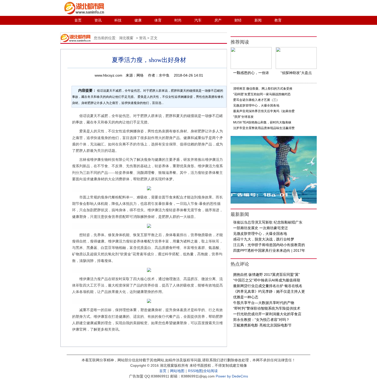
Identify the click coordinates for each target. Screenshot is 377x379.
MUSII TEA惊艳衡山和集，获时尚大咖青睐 (262, 122)
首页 (78, 20)
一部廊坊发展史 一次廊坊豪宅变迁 (260, 228)
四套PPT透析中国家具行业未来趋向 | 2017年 (269, 250)
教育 (278, 20)
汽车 (198, 20)
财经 (238, 20)
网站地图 (177, 371)
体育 (158, 20)
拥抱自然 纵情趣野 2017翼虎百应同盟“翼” (266, 274)
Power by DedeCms (232, 376)
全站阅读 (210, 371)
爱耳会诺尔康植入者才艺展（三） (256, 100)
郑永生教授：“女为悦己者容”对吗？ (261, 320)
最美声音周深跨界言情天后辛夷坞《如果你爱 (264, 111)
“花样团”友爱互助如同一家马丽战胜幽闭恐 (262, 94)
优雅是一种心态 (245, 297)
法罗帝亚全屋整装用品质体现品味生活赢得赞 (264, 128)
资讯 (98, 20)
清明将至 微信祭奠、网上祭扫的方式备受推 (262, 88)
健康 (138, 20)
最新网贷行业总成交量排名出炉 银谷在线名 (267, 286)
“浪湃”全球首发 (243, 117)
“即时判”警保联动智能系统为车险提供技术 (266, 308)
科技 (118, 20)
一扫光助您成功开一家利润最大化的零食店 (267, 314)
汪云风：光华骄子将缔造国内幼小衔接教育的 (269, 245)
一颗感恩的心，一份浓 (251, 73)
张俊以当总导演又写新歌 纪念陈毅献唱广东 (267, 222)
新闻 (258, 20)
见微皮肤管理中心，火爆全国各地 (256, 105)
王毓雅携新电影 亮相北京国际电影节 (262, 325)
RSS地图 (195, 371)
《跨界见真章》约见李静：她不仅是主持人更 (269, 291)
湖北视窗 (126, 38)
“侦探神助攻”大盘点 (296, 73)
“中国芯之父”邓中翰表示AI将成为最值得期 (266, 280)
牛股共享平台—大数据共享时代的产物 (263, 303)
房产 (218, 20)
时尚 (178, 20)
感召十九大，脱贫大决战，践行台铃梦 (263, 239)
